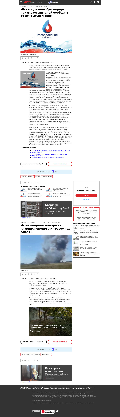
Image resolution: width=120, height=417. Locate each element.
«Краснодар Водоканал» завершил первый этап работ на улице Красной (61, 195)
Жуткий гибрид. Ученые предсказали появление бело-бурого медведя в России (89, 227)
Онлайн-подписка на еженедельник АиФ (84, 387)
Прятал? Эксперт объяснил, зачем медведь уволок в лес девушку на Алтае (89, 232)
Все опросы (86, 199)
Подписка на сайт (37, 388)
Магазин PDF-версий (66, 387)
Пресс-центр (50, 387)
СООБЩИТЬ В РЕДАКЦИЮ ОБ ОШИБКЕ (81, 388)
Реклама (57, 387)
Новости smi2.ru (25, 218)
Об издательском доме (38, 387)
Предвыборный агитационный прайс (60, 388)
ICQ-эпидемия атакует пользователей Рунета (47, 157)
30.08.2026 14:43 (24, 222)
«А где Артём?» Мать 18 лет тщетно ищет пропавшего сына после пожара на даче (89, 243)
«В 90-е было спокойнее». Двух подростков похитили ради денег (89, 237)
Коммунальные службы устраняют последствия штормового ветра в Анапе (48, 326)
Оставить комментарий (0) (60, 163)
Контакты (46, 388)
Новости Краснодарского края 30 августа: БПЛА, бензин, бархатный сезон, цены (86, 212)
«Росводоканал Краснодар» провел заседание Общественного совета (60, 190)
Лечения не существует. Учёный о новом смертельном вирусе (88, 248)
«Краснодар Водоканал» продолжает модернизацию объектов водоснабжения (35, 195)
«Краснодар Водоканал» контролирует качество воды (35, 189)
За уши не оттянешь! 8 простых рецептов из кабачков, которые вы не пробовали (89, 254)
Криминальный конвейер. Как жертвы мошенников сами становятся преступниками (86, 218)
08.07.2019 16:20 (24, 6)
